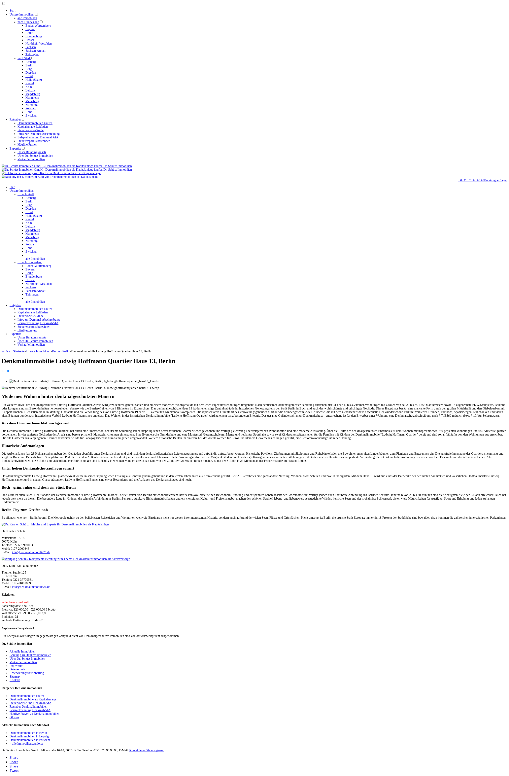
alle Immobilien (27, 18)
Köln (28, 86)
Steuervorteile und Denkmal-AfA (30, 703)
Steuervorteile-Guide (30, 130)
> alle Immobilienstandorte (26, 743)
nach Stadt (24, 58)
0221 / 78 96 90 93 (471, 180)
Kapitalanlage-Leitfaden (32, 126)
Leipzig (30, 90)
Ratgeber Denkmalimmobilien (28, 706)
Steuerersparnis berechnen (33, 141)
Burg (28, 69)
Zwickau (31, 115)
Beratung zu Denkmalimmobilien (30, 655)
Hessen (30, 40)
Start (12, 10)
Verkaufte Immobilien (31, 159)
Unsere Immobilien (22, 14)
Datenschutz (17, 669)
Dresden (30, 72)
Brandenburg (33, 36)
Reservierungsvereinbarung (27, 673)
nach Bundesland (28, 22)
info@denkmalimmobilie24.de (31, 552)
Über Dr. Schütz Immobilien (35, 155)
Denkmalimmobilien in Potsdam (30, 740)
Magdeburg (32, 94)
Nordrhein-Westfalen (38, 43)
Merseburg (32, 101)
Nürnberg (31, 104)
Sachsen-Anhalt (35, 50)
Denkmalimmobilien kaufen (34, 123)
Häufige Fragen (27, 144)
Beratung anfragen (495, 180)
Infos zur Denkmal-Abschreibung (38, 133)
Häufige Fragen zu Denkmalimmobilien (34, 713)
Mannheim (32, 97)
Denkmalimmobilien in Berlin (28, 732)
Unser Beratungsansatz (31, 152)
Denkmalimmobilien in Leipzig (29, 736)
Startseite (18, 351)
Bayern (30, 29)
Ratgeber (15, 119)
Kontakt (15, 680)
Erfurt (29, 76)
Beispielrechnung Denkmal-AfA (37, 137)
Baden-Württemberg (38, 25)
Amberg (30, 61)
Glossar (14, 717)
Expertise (15, 148)
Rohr (28, 112)
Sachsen (30, 47)
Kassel (29, 83)
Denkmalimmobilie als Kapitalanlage (33, 699)
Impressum (16, 665)
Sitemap (15, 676)
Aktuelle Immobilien (22, 651)
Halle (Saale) (33, 79)
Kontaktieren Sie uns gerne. (146, 750)
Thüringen (32, 54)
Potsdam (30, 108)
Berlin (29, 32)
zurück (6, 351)
